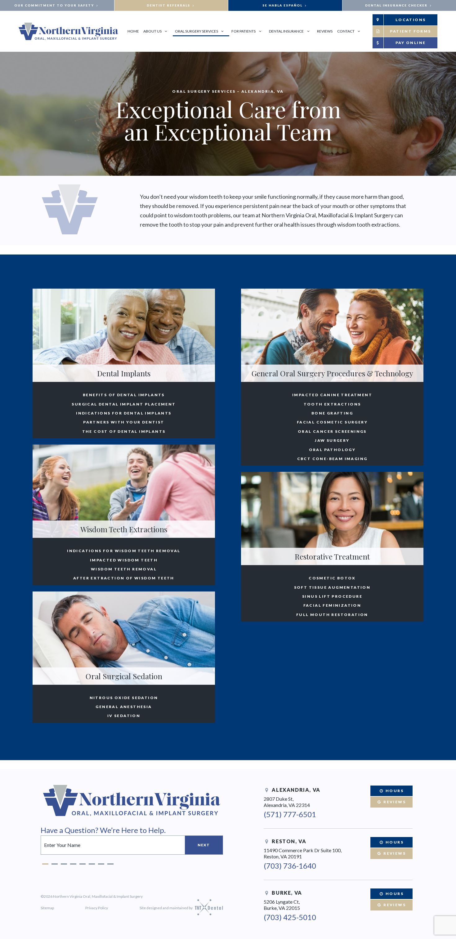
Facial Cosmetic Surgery (332, 422)
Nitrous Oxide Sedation (124, 698)
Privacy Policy (96, 908)
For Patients (243, 31)
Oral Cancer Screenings (332, 431)
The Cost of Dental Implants (124, 431)
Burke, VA (286, 893)
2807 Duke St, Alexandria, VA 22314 (287, 802)
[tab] (45, 862)
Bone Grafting (332, 413)
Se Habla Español (283, 5)
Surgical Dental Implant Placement (124, 404)
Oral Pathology (332, 450)
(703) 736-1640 (290, 865)
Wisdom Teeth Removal (124, 569)
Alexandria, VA (295, 790)
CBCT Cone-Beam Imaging (332, 459)
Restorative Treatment (332, 556)
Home (133, 31)
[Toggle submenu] (166, 31)
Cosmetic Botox (332, 578)
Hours (394, 790)
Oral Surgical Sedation (124, 676)
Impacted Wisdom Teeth (124, 560)
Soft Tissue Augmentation (332, 587)
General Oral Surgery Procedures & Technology (332, 373)
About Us (152, 31)
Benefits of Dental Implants (124, 395)
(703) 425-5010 (290, 917)
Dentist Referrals (169, 5)
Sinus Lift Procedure (332, 596)
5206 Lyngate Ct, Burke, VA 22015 (282, 905)
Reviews (325, 31)
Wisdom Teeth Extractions (123, 529)
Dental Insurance (286, 31)
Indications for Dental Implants (123, 413)
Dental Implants (123, 373)
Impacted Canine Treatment (332, 395)
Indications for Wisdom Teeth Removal (123, 551)
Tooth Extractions (332, 404)
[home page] (68, 31)
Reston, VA (288, 841)
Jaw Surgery (332, 440)
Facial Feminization (332, 605)
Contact (346, 31)
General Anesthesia (124, 707)
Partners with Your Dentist (123, 422)
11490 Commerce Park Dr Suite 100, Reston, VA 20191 (303, 853)
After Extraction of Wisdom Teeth (123, 578)
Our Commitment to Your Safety (54, 5)
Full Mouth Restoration (332, 615)
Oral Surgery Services (196, 31)
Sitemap (47, 908)
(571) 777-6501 (290, 814)
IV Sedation (123, 716)
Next (204, 845)
